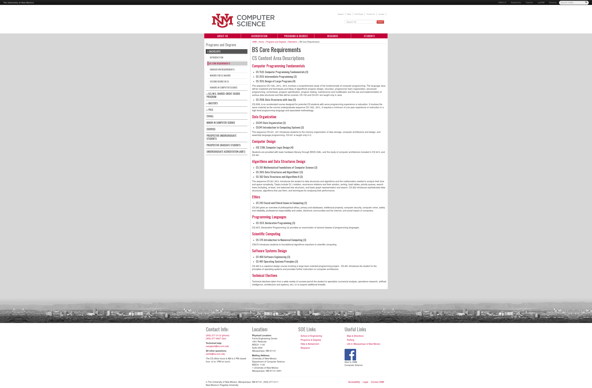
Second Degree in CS (219, 81)
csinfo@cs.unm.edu (215, 353)
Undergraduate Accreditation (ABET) (226, 151)
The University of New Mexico (18, 2)
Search (380, 22)
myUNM (541, 2)
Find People (358, 14)
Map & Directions (355, 335)
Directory (553, 2)
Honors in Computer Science (223, 87)
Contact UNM (377, 381)
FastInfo (529, 2)
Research (332, 36)
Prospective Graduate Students (223, 145)
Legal (365, 381)
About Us (222, 36)
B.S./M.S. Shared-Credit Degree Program (223, 95)
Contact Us (370, 14)
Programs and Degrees (276, 41)
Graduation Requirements (222, 69)
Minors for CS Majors (220, 75)
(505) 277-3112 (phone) (217, 335)
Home (261, 41)
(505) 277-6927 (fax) (216, 338)
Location (381, 14)
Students (369, 36)
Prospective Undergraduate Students (221, 137)
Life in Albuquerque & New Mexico (363, 343)
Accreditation (259, 36)
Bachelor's (214, 51)
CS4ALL (210, 116)
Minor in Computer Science (221, 123)
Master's (213, 103)
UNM (254, 41)
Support (341, 14)
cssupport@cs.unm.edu (217, 346)
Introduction (216, 57)
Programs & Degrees (296, 36)
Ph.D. (210, 110)
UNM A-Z (502, 2)
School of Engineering (311, 335)
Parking (350, 339)
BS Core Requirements (219, 63)
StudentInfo (516, 2)
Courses (211, 129)
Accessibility (354, 381)
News (349, 14)
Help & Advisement (310, 343)
